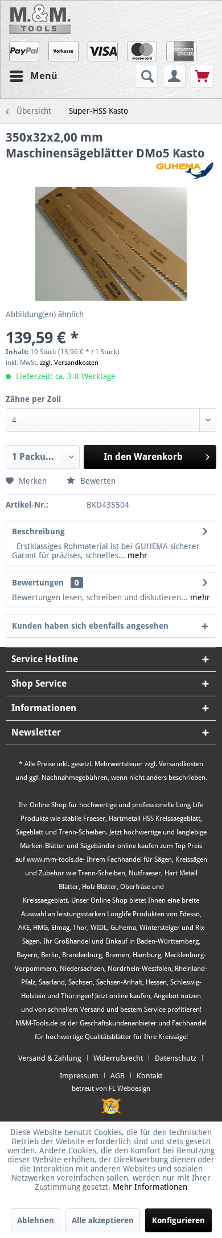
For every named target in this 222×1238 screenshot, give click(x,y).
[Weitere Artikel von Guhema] (185, 171)
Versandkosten (181, 764)
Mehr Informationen (150, 1186)
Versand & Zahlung (49, 1058)
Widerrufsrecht (118, 1058)
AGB (117, 1075)
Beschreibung (38, 531)
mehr (136, 555)
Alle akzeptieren (103, 1220)
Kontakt (149, 1075)
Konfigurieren (178, 1220)
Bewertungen (38, 582)
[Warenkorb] (202, 76)
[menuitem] (148, 76)
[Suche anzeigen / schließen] (146, 76)
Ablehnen (35, 1220)
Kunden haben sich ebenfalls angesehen (90, 625)
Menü (43, 75)
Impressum (79, 1075)
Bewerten (97, 480)
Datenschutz (175, 1058)
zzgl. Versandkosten (69, 363)
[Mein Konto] (174, 76)
